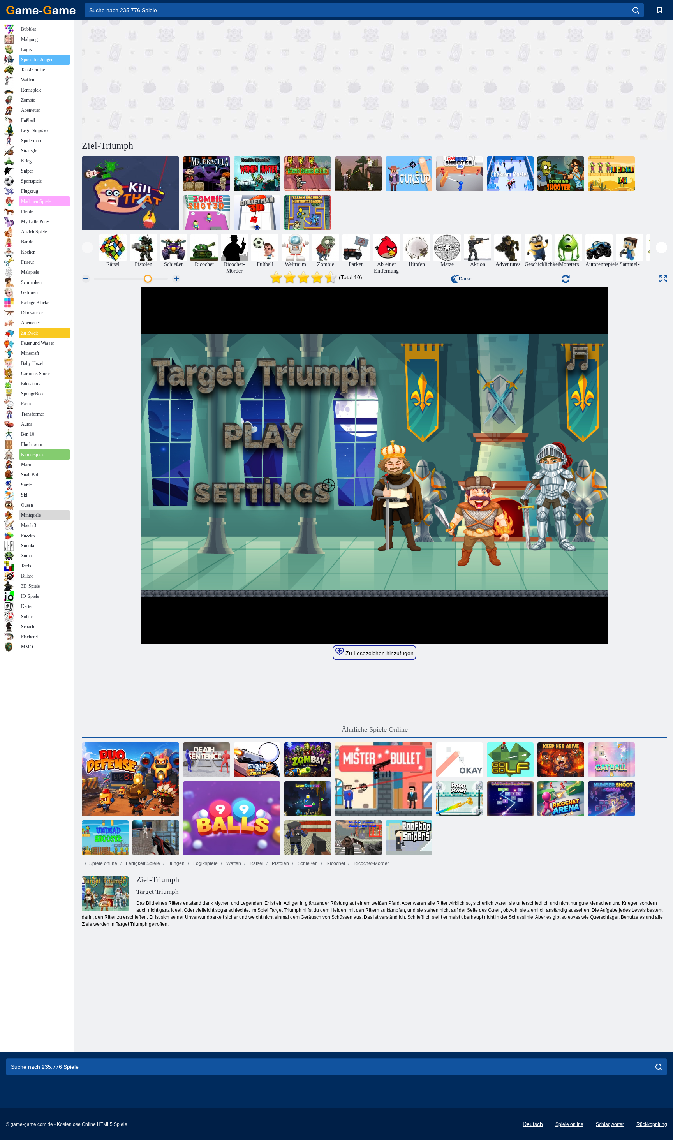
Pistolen (280, 863)
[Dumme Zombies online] (307, 173)
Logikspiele (205, 863)
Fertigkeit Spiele (142, 863)
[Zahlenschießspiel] (611, 798)
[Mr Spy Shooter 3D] (459, 173)
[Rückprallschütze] (560, 173)
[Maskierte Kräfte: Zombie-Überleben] (358, 837)
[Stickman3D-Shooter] (257, 759)
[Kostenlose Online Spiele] (41, 10)
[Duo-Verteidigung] (130, 779)
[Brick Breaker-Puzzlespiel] (510, 798)
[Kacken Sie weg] (459, 798)
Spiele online (103, 863)
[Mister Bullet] (383, 779)
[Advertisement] (228, 79)
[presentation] (87, 247)
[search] (635, 10)
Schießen (307, 863)
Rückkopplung (651, 1124)
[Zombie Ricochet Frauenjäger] (257, 173)
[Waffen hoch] (409, 173)
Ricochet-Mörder (370, 863)
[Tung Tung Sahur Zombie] (611, 173)
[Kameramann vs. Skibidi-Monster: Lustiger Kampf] (358, 173)
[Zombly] (307, 759)
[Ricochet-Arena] (560, 798)
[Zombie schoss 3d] (206, 212)
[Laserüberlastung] (307, 798)
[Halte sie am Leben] (560, 759)
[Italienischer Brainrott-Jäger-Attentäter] (307, 212)
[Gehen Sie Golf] (510, 759)
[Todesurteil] (206, 759)
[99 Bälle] (231, 818)
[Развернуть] (663, 278)
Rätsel (255, 863)
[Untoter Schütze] (105, 837)
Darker (466, 279)
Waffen (233, 863)
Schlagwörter (610, 1124)
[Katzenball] (611, 759)
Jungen (176, 863)
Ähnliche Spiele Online (375, 729)
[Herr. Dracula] (206, 173)
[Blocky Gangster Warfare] (307, 837)
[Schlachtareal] (155, 837)
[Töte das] (130, 193)
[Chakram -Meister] (510, 173)
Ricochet (335, 863)
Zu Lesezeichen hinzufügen (379, 653)
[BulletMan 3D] (257, 212)
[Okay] (459, 759)
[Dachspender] (409, 837)
